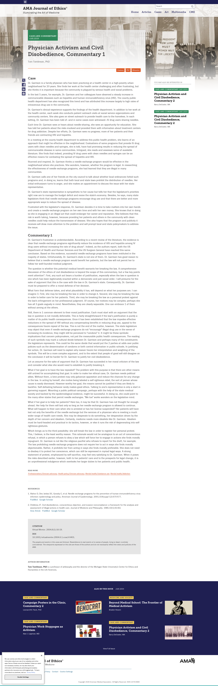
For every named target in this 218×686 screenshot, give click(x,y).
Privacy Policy (44, 671)
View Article (35, 510)
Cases (157, 12)
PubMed (34, 499)
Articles (146, 12)
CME (192, 12)
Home (135, 12)
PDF (128, 70)
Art (166, 12)
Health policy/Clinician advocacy (71, 473)
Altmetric (136, 70)
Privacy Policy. (31, 672)
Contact (55, 671)
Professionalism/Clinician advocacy (42, 473)
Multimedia (179, 12)
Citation (120, 70)
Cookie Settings (66, 671)
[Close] (41, 655)
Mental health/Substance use (97, 473)
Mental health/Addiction (120, 473)
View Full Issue (109, 648)
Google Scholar (46, 499)
